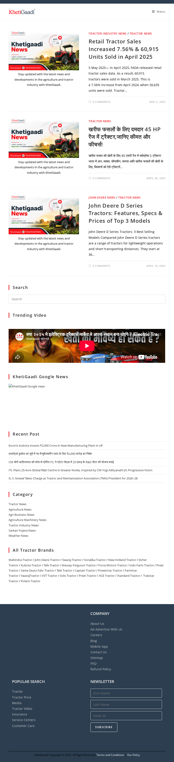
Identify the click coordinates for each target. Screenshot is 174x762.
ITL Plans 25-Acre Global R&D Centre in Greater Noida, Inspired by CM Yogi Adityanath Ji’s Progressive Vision (80, 470)
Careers (96, 635)
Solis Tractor (68, 576)
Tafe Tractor (51, 565)
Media (17, 703)
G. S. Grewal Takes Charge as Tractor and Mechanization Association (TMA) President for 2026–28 (73, 478)
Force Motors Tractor (112, 565)
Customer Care (23, 726)
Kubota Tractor (31, 565)
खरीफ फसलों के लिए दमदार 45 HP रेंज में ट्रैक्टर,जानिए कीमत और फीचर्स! (125, 136)
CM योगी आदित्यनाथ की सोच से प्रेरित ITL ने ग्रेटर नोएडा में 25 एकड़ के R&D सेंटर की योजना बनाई (61, 462)
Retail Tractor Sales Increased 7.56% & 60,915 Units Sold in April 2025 (124, 49)
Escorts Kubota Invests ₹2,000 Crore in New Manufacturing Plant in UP (56, 445)
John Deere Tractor (47, 560)
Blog (93, 641)
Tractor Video (22, 708)
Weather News (18, 536)
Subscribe (104, 727)
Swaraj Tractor (72, 560)
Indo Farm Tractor (141, 565)
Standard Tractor (128, 576)
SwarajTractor (30, 576)
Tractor (17, 691)
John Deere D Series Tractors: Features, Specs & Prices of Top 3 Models (125, 213)
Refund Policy (100, 669)
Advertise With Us (106, 629)
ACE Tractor (107, 576)
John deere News (102, 197)
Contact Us (98, 652)
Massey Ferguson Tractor (79, 565)
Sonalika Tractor (95, 560)
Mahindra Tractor (20, 560)
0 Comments (101, 101)
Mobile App (99, 646)
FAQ (93, 663)
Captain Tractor (85, 570)
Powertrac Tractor (110, 570)
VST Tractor (49, 576)
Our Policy (133, 755)
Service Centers (24, 720)
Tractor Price (21, 697)
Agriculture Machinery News (27, 520)
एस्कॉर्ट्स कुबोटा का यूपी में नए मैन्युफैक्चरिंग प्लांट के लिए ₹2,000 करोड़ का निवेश (50, 454)
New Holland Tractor (122, 560)
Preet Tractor (88, 576)
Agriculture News (20, 509)
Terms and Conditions (110, 755)
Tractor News (141, 33)
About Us (97, 623)
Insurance (19, 714)
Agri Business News (21, 515)
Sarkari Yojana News (22, 530)
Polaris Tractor (30, 581)
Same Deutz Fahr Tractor (37, 570)
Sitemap (96, 658)
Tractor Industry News (108, 33)
